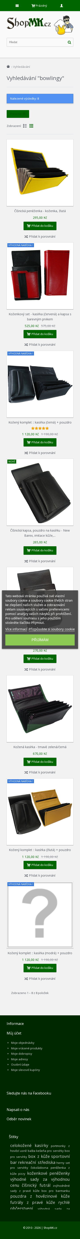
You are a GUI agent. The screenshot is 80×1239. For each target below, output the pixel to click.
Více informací (16, 629)
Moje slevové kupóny (25, 1070)
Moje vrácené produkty (26, 1048)
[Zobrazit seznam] (25, 126)
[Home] (8, 66)
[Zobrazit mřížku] (31, 126)
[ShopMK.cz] (40, 16)
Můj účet (14, 1033)
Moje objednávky (22, 1043)
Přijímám (40, 640)
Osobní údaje (20, 1064)
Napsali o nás (18, 1109)
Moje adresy (19, 1059)
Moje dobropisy (21, 1054)
